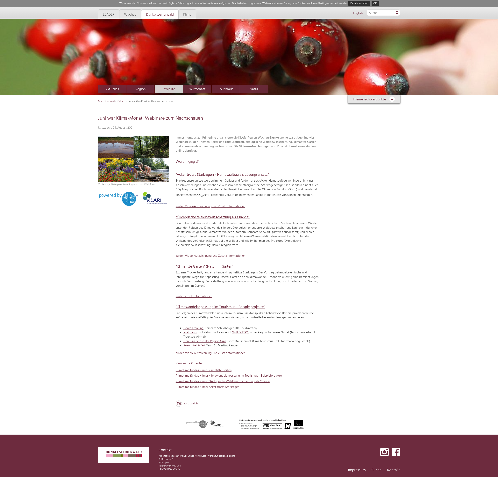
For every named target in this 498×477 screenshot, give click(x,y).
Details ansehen (359, 3)
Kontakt (393, 470)
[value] (397, 13)
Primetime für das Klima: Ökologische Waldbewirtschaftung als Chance (223, 381)
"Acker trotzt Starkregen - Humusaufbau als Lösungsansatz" (222, 175)
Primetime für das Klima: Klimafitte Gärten (203, 370)
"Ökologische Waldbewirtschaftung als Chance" (213, 217)
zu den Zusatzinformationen (194, 296)
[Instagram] (384, 452)
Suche (376, 470)
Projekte (169, 89)
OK (375, 3)
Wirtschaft (197, 89)
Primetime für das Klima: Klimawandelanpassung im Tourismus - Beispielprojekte (229, 375)
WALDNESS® (240, 332)
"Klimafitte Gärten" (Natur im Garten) (204, 267)
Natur (254, 89)
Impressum (357, 470)
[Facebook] (396, 452)
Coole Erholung (193, 328)
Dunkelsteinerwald (106, 101)
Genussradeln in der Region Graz (204, 341)
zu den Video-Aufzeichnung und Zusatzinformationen (210, 206)
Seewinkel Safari (194, 345)
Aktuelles (112, 89)
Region (140, 89)
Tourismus (225, 89)
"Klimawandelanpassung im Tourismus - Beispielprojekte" (220, 307)
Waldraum (190, 332)
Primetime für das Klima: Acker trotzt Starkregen (207, 387)
